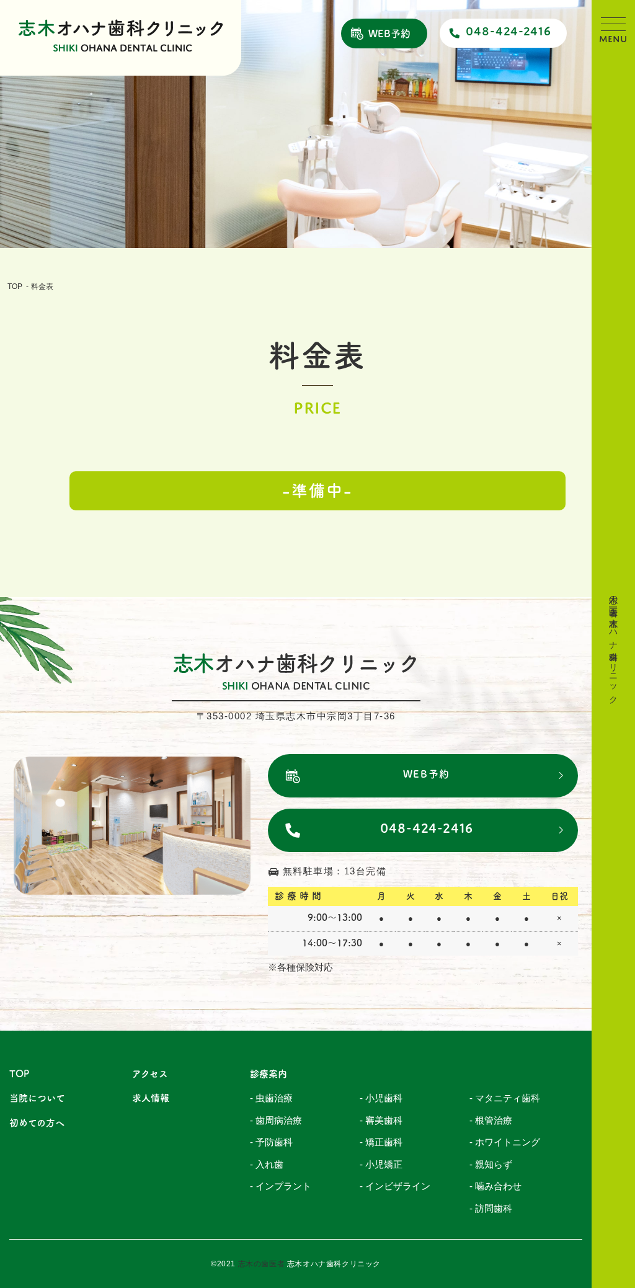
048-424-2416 (508, 31)
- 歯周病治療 (276, 1120)
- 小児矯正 (381, 1164)
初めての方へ (36, 1122)
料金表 (42, 286)
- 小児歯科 (381, 1098)
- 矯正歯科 (381, 1142)
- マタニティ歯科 (504, 1098)
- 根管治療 (490, 1120)
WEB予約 (389, 33)
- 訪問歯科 (490, 1208)
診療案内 (268, 1073)
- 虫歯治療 (271, 1098)
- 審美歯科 (381, 1120)
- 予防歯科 (271, 1142)
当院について (37, 1098)
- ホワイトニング (504, 1142)
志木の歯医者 (261, 1263)
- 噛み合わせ (495, 1186)
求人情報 (150, 1098)
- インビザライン (395, 1186)
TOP (14, 286)
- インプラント (280, 1186)
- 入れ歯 (266, 1164)
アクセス (150, 1073)
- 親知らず (490, 1164)
